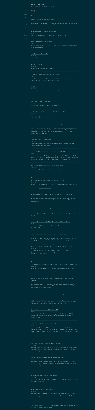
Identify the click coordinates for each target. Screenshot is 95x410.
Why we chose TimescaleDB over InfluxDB (42, 389)
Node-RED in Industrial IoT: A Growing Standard (45, 375)
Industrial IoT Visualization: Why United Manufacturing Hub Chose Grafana (50, 222)
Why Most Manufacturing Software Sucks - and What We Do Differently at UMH (52, 194)
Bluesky (25, 32)
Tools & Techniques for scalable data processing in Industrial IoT (48, 357)
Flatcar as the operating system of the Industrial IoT (44, 310)
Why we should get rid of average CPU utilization (43, 31)
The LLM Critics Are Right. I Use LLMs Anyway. (43, 19)
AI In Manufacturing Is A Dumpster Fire (41, 139)
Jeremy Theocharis (39, 4)
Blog (26, 17)
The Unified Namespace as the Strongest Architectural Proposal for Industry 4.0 (52, 246)
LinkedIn (25, 38)
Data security (54, 405)
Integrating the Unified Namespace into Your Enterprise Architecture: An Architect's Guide (54, 264)
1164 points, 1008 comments (45, 117)
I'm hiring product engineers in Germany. (42, 407)
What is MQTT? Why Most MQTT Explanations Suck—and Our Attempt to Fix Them (52, 152)
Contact (25, 27)
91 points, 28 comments (44, 383)
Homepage (25, 11)
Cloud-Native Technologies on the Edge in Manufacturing (46, 208)
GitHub (25, 35)
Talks (26, 21)
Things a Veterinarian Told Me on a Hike (41, 41)
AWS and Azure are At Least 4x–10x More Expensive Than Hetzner (50, 180)
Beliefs (25, 14)
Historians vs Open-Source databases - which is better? (45, 343)
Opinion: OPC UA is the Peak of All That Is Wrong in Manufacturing (48, 234)
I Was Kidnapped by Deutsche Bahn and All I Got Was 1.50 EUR (49, 112)
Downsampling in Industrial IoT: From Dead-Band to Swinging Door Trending (51, 124)
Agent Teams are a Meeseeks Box (39, 54)
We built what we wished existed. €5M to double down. (45, 74)
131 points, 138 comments (45, 188)
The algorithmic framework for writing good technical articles (47, 165)
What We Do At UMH (36, 64)
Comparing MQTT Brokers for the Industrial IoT (43, 324)
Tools (26, 24)
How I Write (34, 87)
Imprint (61, 405)
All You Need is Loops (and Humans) (40, 101)
